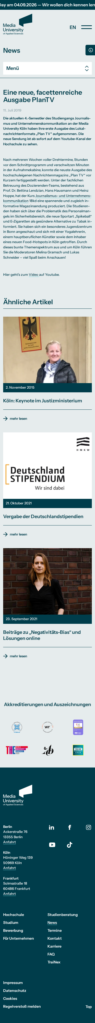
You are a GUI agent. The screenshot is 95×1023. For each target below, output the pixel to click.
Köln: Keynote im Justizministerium (42, 401)
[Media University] (17, 24)
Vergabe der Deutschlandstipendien (43, 516)
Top (89, 1006)
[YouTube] (55, 844)
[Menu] (86, 27)
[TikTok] (70, 844)
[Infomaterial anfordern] (90, 50)
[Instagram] (88, 827)
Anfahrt (9, 842)
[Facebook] (69, 827)
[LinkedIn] (55, 827)
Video (34, 274)
